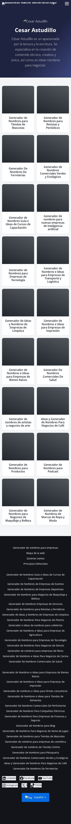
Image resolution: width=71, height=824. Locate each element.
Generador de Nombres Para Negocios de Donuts (35, 645)
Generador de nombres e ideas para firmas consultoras (35, 691)
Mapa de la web (35, 553)
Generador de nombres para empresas (35, 547)
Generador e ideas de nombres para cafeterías (35, 625)
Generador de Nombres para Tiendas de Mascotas (35, 736)
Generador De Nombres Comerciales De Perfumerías (35, 705)
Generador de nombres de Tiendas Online (35, 747)
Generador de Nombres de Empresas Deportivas (35, 589)
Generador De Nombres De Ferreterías (35, 768)
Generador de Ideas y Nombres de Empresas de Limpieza (35, 614)
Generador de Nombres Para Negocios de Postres (35, 620)
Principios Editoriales (35, 563)
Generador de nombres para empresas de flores (35, 650)
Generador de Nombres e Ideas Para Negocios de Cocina (35, 656)
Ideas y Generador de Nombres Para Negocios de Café (35, 763)
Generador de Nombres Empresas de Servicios (36, 604)
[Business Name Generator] (29, 3)
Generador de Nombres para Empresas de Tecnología (36, 640)
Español (38, 797)
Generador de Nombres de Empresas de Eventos (35, 584)
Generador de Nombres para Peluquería (35, 752)
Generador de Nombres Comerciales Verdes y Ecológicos (35, 758)
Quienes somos (35, 558)
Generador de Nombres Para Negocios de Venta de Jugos (35, 731)
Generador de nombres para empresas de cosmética (35, 741)
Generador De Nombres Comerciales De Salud (35, 661)
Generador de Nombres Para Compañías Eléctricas (35, 711)
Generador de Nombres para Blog (35, 725)
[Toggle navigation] (67, 4)
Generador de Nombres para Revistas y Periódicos (36, 609)
